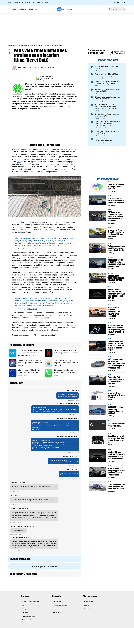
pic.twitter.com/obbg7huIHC (49, 245)
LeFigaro (31, 315)
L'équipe (24, 609)
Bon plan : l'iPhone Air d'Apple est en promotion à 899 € (107, 90)
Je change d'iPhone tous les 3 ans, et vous (107, 67)
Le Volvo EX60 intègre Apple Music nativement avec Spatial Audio (116, 471)
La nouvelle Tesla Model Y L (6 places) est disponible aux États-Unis (116, 233)
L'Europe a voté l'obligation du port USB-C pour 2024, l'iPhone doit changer (29, 372)
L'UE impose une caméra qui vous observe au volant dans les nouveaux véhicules (115, 216)
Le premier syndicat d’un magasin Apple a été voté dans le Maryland (66, 362)
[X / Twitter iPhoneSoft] (115, 3)
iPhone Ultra (17, 2)
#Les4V (31, 306)
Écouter (52, 67)
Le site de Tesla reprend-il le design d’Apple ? (116, 395)
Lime (19, 162)
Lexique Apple (57, 612)
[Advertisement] (67, 29)
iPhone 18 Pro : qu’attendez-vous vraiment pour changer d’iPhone (106, 82)
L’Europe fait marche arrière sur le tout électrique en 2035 (116, 486)
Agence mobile (88, 601)
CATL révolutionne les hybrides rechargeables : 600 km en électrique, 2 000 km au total (116, 363)
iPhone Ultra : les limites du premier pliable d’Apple (107, 132)
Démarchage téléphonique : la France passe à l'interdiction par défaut (65, 372)
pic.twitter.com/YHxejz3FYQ (44, 306)
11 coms (43, 67)
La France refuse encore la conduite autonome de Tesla (116, 200)
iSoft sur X (86, 609)
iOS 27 (34, 2)
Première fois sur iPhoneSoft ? (31, 601)
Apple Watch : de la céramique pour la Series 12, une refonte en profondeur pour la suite (107, 123)
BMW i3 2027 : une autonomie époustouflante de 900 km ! (115, 410)
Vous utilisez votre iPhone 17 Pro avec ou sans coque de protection (106, 75)
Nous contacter (57, 601)
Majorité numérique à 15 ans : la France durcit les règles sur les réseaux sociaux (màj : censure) (106, 106)
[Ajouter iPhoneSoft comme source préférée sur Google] (44, 78)
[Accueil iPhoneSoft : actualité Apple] (9, 45)
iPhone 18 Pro (26, 2)
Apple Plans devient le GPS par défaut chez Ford (116, 187)
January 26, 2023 (33, 309)
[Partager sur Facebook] (9, 53)
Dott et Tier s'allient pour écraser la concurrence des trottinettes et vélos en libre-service (30, 352)
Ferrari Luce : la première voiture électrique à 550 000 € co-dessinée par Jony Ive (116, 294)
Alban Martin (22, 67)
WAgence (86, 605)
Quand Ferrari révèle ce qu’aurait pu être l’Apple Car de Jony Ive (116, 439)
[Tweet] (9, 50)
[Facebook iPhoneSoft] (118, 3)
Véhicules (14, 45)
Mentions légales (27, 620)
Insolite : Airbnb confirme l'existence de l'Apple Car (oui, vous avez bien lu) (116, 455)
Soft (67, 9)
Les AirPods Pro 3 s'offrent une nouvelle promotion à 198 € (105, 140)
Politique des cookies (28, 616)
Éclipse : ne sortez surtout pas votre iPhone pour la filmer (107, 98)
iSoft (23, 605)
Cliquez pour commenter (44, 566)
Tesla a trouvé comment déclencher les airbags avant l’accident (114, 311)
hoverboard (45, 318)
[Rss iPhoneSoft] (125, 3)
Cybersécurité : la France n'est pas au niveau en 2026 (107, 115)
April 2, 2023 (34, 248)
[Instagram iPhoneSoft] (121, 3)
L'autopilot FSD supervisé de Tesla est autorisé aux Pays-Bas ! (116, 380)
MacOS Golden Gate (43, 2)
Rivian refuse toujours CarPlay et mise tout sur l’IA (116, 278)
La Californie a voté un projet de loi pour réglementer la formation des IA (30, 362)
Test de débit (57, 609)
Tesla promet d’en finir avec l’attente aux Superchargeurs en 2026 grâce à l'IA (116, 328)
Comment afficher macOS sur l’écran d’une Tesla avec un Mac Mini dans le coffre (116, 345)
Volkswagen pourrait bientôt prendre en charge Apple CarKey (116, 248)
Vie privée (25, 612)
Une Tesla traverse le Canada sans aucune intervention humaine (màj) (116, 263)
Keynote (10, 2)
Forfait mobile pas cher (60, 605)
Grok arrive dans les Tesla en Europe (116, 425)
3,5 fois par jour (69, 328)
